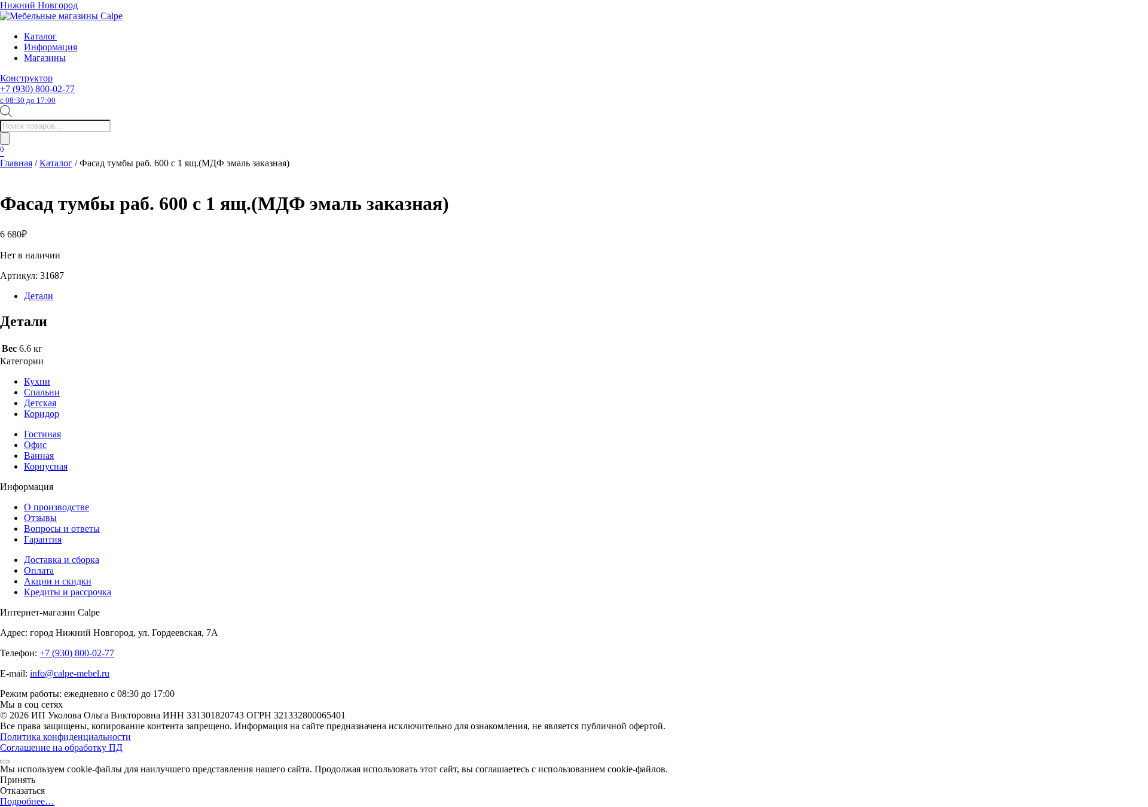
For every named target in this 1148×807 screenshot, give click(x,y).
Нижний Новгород (39, 5)
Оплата (39, 570)
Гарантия (43, 539)
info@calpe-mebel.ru (69, 673)
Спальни (42, 392)
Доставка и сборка (61, 560)
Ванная (39, 455)
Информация (50, 47)
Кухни (37, 381)
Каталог (40, 36)
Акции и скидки (57, 581)
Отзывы (40, 518)
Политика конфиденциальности (65, 737)
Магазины (45, 58)
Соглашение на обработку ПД (61, 747)
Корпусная (46, 466)
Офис (35, 445)
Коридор (41, 414)
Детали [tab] (38, 296)
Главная (16, 163)
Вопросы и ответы (62, 528)
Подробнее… (27, 801)
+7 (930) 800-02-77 (37, 94)
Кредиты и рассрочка (67, 592)
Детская (40, 403)
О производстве (56, 507)
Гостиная (42, 434)
